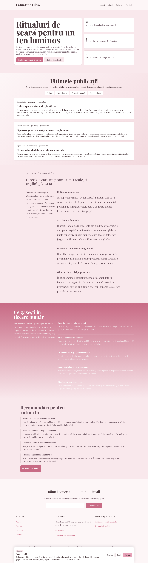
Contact (129, 5)
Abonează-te (94, 505)
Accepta (127, 555)
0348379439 (60, 530)
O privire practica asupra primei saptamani (43, 130)
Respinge (110, 555)
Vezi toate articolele (31, 468)
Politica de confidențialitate (106, 522)
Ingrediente (62, 93)
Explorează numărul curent (29, 60)
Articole (110, 5)
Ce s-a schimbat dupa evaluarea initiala (40, 150)
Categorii (119, 5)
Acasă (102, 5)
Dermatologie (95, 93)
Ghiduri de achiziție (54, 60)
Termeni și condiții (102, 526)
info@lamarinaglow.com (65, 535)
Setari (119, 555)
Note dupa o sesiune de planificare (37, 106)
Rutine (49, 93)
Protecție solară (78, 93)
